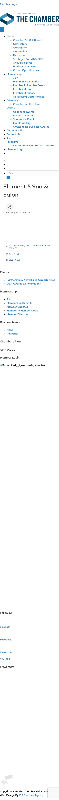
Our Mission (20, 48)
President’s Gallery (24, 66)
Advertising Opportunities (28, 97)
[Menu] (2, 29)
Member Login (9, 4)
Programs (12, 142)
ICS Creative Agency (31, 795)
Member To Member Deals (29, 85)
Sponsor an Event (23, 119)
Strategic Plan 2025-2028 (28, 59)
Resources (19, 55)
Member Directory (24, 93)
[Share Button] (9, 207)
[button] (8, 177)
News (10, 330)
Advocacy (12, 100)
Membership (14, 74)
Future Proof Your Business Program (34, 145)
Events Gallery (21, 123)
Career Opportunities (26, 70)
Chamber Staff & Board (27, 40)
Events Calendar (23, 115)
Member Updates (23, 89)
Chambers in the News (26, 104)
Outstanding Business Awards (31, 127)
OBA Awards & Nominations (24, 284)
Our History (20, 44)
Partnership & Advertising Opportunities (31, 280)
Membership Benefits (26, 82)
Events (11, 108)
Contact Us (13, 134)
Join (15, 78)
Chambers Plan (16, 130)
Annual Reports (22, 63)
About (10, 36)
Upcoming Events (23, 112)
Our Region (20, 51)
